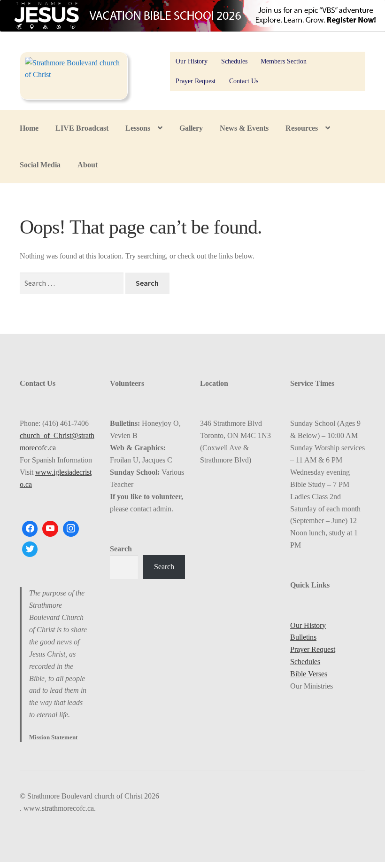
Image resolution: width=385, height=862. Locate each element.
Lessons (137, 128)
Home (29, 128)
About (87, 165)
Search (121, 549)
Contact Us (243, 81)
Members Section (284, 61)
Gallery (191, 128)
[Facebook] (30, 528)
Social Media (40, 165)
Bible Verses (308, 674)
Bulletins (303, 637)
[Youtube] (50, 528)
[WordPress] (71, 528)
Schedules (234, 61)
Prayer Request (196, 81)
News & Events (244, 128)
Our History (192, 61)
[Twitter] (30, 549)
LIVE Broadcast (81, 128)
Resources (301, 128)
